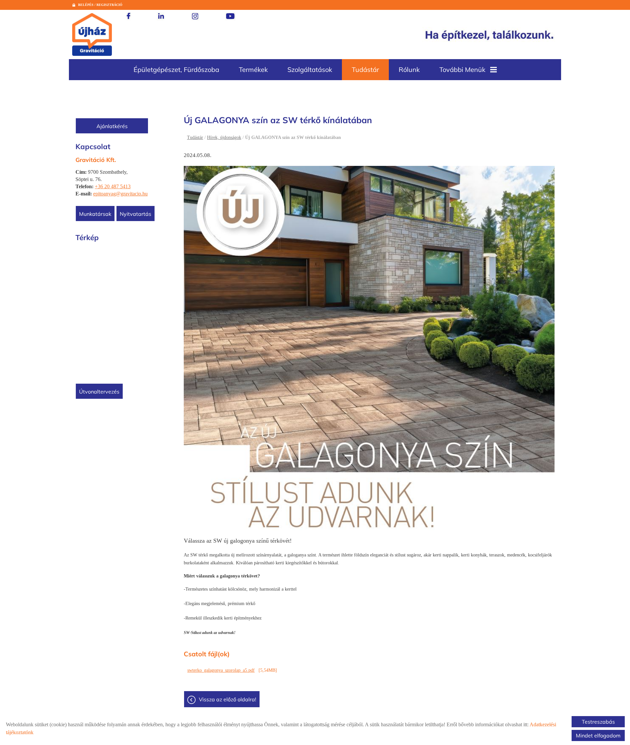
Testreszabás (598, 721)
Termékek (253, 69)
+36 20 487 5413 (113, 186)
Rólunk (409, 69)
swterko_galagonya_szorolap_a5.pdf (221, 670)
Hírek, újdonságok (224, 137)
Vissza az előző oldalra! (227, 699)
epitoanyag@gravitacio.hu (120, 193)
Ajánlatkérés (112, 126)
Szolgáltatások (309, 69)
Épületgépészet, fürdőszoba (176, 69)
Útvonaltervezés (99, 391)
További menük (462, 69)
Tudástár (365, 69)
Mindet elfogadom (598, 735)
